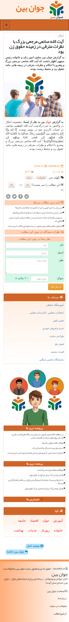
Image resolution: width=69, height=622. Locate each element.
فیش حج (59, 344)
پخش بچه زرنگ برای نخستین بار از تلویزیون (44, 488)
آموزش (58, 520)
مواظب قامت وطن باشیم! (52, 443)
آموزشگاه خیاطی (55, 305)
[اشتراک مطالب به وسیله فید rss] (8, 196)
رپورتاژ (45, 530)
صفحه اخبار (33, 546)
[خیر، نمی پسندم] (12, 185)
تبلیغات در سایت (58, 606)
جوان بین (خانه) (16, 551)
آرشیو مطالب (60, 613)
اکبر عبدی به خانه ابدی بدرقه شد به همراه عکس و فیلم (37, 212)
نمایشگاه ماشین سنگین (51, 359)
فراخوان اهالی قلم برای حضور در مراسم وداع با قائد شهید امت (35, 226)
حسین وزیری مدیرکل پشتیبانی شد (47, 448)
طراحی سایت (56, 336)
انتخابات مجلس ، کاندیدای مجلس (47, 312)
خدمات (32, 530)
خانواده (41, 177)
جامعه (22, 520)
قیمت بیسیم (57, 351)
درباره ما (62, 598)
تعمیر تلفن (58, 320)
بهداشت (19, 530)
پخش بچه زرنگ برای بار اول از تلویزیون (46, 475)
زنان (29, 177)
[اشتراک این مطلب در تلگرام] (26, 196)
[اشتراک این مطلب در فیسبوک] (20, 196)
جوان (48, 122)
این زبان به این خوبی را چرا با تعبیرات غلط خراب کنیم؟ (38, 207)
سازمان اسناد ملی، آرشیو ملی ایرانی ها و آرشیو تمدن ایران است (35, 453)
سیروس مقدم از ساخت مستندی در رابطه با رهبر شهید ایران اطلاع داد (35, 219)
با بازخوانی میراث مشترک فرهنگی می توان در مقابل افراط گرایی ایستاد (35, 482)
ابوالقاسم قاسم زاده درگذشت (50, 470)
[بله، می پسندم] (28, 185)
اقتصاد (34, 520)
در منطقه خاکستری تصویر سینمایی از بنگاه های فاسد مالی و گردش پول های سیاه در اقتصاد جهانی (37, 436)
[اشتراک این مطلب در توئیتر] (14, 196)
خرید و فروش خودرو (53, 328)
